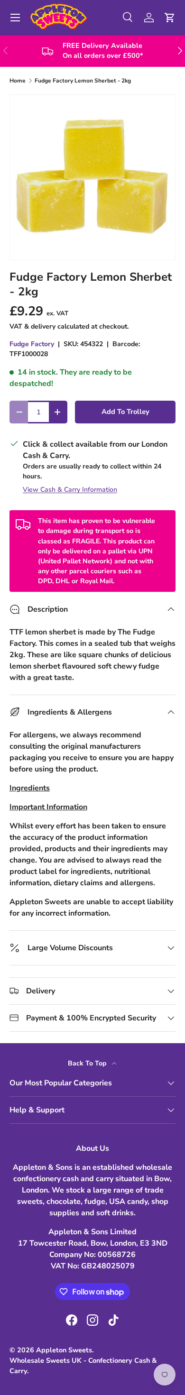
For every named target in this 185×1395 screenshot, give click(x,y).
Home (17, 80)
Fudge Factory (31, 344)
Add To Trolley (125, 411)
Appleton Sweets (64, 1350)
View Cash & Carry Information (70, 489)
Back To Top (88, 1063)
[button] (169, 17)
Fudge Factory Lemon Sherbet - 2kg (83, 80)
